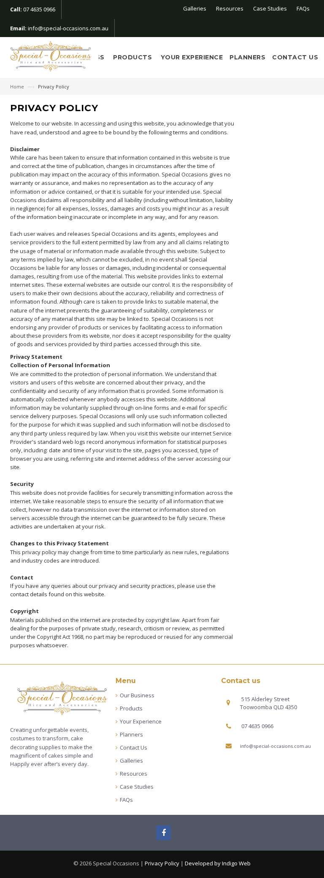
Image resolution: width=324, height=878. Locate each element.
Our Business (137, 695)
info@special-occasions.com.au (68, 28)
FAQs (303, 8)
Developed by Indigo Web (218, 863)
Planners (247, 57)
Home (17, 86)
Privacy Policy (162, 863)
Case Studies (270, 8)
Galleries (194, 8)
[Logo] (63, 698)
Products (133, 57)
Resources (229, 8)
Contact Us (295, 57)
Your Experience (192, 57)
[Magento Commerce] (51, 57)
